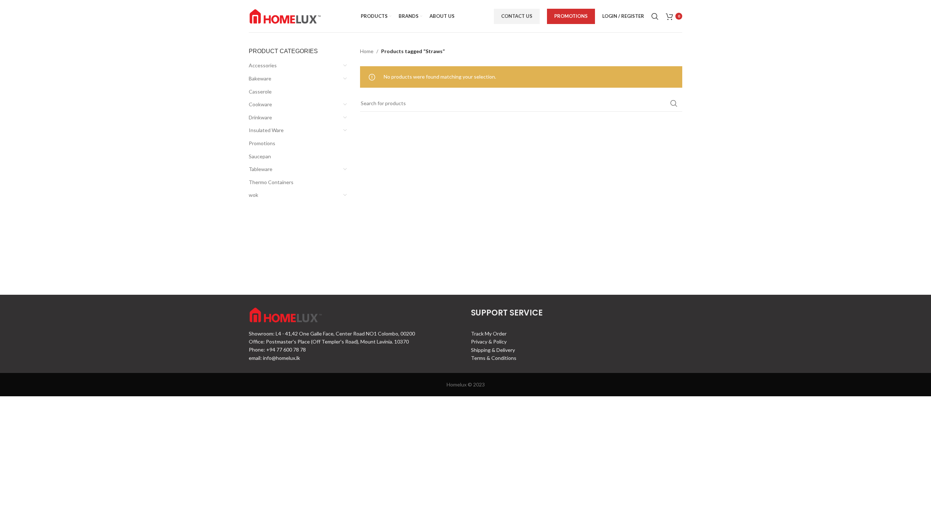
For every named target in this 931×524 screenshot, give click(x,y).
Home (366, 51)
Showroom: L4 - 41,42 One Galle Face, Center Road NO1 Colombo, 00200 (332, 333)
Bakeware (260, 78)
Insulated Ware (266, 130)
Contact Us (516, 16)
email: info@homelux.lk (274, 358)
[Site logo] (285, 15)
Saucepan (260, 156)
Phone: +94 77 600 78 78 (277, 349)
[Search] (655, 16)
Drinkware (260, 117)
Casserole (260, 91)
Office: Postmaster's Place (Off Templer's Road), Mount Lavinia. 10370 (329, 341)
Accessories (263, 65)
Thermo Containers (271, 182)
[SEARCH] (674, 103)
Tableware (260, 169)
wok (253, 195)
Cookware (260, 104)
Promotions (571, 16)
